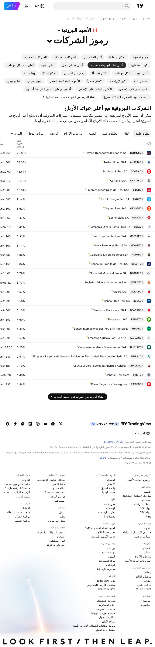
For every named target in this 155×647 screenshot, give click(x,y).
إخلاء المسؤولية (106, 604)
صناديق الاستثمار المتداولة (137, 495)
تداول (62, 512)
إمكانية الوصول (107, 617)
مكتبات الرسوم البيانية (17, 484)
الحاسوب (146, 604)
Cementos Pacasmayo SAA (109, 310)
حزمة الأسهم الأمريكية (103, 536)
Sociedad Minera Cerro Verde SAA (105, 282)
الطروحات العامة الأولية (138, 560)
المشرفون (59, 500)
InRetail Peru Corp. (117, 374)
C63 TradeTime (105, 589)
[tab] (140, 57)
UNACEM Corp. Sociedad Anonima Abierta (99, 365)
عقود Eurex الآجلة (105, 532)
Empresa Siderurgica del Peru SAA (108, 189)
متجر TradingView (104, 580)
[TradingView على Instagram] (37, 423)
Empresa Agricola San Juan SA (107, 337)
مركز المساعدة (107, 560)
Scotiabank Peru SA (115, 171)
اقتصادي (146, 548)
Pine (148, 516)
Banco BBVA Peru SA (117, 300)
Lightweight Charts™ (17, 488)
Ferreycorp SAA (117, 319)
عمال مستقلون (57, 540)
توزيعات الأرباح (143, 556)
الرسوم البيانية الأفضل (139, 479)
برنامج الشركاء (21, 516)
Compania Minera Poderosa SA (109, 254)
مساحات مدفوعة (55, 544)
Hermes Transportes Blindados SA (105, 152)
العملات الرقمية (142, 504)
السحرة (61, 536)
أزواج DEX (145, 512)
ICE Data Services (113, 441)
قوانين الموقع (57, 496)
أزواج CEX (145, 508)
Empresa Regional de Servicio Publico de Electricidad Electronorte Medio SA (80, 356)
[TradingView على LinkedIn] (30, 423)
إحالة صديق (58, 488)
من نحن (111, 548)
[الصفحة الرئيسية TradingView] (140, 6)
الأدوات (26, 479)
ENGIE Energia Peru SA (115, 199)
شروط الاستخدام (105, 600)
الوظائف (110, 564)
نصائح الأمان (108, 621)
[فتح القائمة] (149, 6)
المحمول (146, 600)
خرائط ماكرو (144, 584)
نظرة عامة (109, 504)
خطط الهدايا (108, 492)
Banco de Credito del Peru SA (109, 263)
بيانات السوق (108, 488)
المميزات (110, 479)
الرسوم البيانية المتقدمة (17, 492)
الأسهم (147, 491)
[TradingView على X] (60, 423)
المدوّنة (111, 556)
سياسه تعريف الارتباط (103, 613)
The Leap (109, 516)
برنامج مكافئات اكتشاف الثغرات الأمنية (94, 625)
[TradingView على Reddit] (7, 423)
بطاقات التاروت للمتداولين (101, 584)
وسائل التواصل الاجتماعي (51, 479)
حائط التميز (59, 484)
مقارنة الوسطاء (106, 512)
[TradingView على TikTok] (15, 423)
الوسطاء (110, 508)
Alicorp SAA (120, 291)
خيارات (147, 580)
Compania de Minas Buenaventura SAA (102, 347)
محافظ (147, 572)
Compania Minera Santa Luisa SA (109, 226)
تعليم (62, 516)
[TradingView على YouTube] (45, 423)
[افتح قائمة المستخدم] (26, 6)
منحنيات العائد (143, 576)
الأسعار (111, 484)
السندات (146, 499)
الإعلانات (25, 508)
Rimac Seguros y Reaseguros (109, 384)
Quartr (102, 457)
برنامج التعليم (22, 520)
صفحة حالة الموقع (105, 629)
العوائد (147, 552)
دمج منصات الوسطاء (18, 512)
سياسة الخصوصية (105, 609)
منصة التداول (23, 496)
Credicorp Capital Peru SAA (109, 236)
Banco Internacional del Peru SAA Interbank (101, 328)
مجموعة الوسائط (106, 569)
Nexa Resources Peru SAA (110, 245)
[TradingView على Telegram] (22, 423)
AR (37, 6)
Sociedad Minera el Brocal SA (108, 273)
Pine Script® (143, 589)
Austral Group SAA (115, 162)
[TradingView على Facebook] (53, 423)
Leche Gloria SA (119, 217)
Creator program (55, 492)
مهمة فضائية (108, 552)
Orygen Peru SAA (115, 208)
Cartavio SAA (118, 180)
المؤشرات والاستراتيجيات (51, 532)
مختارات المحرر (56, 520)
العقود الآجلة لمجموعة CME (100, 528)
